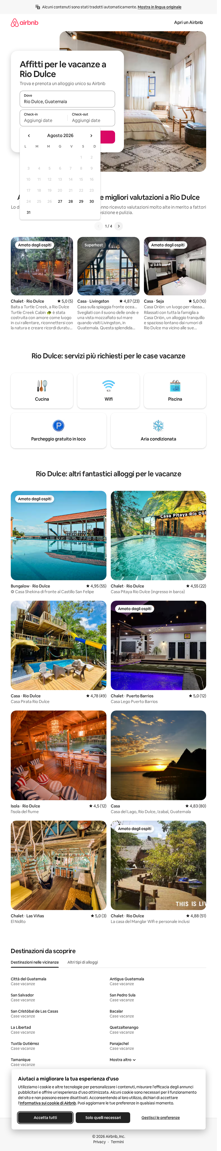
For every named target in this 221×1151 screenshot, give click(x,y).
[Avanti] (118, 226)
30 (91, 201)
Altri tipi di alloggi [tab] (82, 962)
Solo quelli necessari (102, 1117)
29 (81, 201)
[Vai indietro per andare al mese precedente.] (29, 135)
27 (60, 201)
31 (28, 212)
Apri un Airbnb (188, 22)
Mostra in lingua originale (159, 7)
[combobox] (67, 101)
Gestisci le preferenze (160, 1117)
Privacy (99, 1141)
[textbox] (43, 120)
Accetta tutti (45, 1117)
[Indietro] (98, 226)
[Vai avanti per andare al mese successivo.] (91, 135)
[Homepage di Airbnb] (24, 22)
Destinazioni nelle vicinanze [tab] (35, 962)
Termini (117, 1141)
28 (70, 201)
